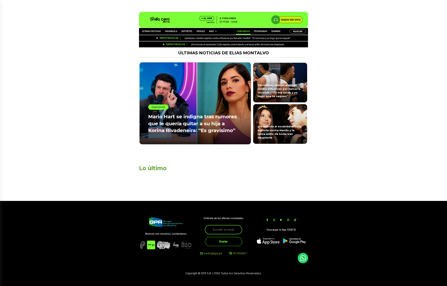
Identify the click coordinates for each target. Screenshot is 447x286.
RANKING (276, 31)
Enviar (223, 241)
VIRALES (200, 31)
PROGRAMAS (260, 31)
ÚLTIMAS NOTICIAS (151, 31)
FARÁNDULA (171, 31)
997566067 (240, 253)
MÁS (211, 31)
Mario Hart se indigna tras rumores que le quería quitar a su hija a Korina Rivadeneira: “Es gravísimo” (192, 123)
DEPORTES (186, 31)
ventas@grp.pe (213, 253)
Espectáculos (158, 107)
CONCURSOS (243, 31)
